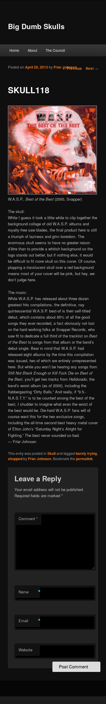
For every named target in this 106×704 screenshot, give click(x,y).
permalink (84, 458)
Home (14, 50)
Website (25, 650)
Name (29, 592)
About (32, 50)
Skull (51, 453)
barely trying (86, 453)
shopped (15, 458)
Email (29, 620)
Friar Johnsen (65, 67)
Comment (28, 518)
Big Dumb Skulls (36, 26)
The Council (55, 50)
